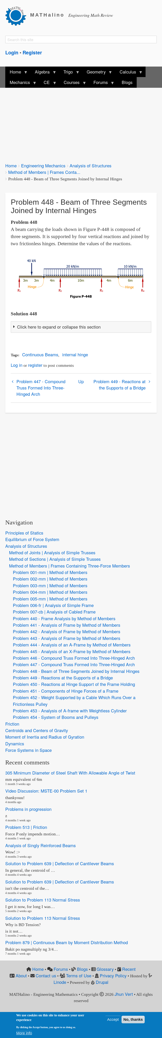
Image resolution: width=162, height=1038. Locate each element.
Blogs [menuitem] (127, 82)
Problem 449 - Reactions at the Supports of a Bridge (119, 384)
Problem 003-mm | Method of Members (50, 585)
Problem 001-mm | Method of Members (50, 572)
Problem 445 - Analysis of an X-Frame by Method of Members (71, 651)
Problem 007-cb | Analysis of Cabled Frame (54, 612)
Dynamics (14, 743)
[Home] (17, 15)
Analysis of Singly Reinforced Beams (40, 845)
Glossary (105, 969)
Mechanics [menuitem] (17, 83)
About (21, 975)
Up (81, 381)
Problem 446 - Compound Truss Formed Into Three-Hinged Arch (74, 658)
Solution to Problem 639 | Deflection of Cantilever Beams (59, 863)
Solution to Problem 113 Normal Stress (42, 900)
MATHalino (47, 15)
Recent (129, 969)
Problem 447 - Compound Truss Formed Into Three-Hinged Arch (40, 387)
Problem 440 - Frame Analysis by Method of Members (64, 618)
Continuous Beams (40, 354)
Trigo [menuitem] (66, 73)
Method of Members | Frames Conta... (44, 172)
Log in (16, 365)
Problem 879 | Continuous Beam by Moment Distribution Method (66, 943)
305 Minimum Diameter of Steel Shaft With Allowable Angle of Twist (70, 773)
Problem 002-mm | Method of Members (50, 579)
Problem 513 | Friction (26, 827)
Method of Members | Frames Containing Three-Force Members (69, 566)
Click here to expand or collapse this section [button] (59, 327)
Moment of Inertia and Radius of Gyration (44, 737)
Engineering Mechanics (43, 166)
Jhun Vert (124, 994)
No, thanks (133, 1019)
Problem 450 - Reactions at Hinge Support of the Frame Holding (74, 684)
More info (24, 1033)
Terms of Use (78, 975)
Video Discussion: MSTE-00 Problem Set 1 (46, 791)
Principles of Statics (24, 533)
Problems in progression (28, 809)
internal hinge (75, 354)
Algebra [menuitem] (40, 73)
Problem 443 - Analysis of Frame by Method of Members (66, 638)
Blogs (82, 969)
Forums (61, 969)
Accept (113, 1019)
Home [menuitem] (13, 73)
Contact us (46, 975)
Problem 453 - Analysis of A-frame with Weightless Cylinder (70, 711)
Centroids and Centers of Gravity (36, 730)
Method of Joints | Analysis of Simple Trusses (52, 552)
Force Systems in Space (28, 750)
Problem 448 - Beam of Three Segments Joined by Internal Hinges (76, 671)
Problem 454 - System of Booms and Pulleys (55, 717)
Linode (60, 982)
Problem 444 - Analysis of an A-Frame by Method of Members (72, 645)
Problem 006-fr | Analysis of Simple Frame (53, 605)
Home (11, 166)
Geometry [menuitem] (94, 73)
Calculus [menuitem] (125, 73)
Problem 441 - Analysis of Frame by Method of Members (66, 625)
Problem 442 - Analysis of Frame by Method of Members (66, 631)
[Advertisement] (81, 122)
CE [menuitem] (44, 83)
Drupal (102, 982)
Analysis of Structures (90, 166)
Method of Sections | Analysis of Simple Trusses (55, 559)
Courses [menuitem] (69, 83)
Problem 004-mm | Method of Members (50, 592)
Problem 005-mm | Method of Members (50, 599)
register (35, 365)
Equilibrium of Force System (32, 539)
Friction (12, 724)
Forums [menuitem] (98, 83)
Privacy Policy (113, 975)
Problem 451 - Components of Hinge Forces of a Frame (65, 691)
